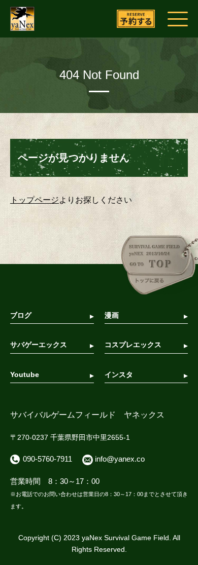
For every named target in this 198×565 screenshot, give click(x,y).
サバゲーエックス (38, 345)
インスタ (119, 374)
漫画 (112, 315)
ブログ (20, 315)
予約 (136, 19)
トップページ (34, 200)
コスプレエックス (133, 345)
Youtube (24, 374)
